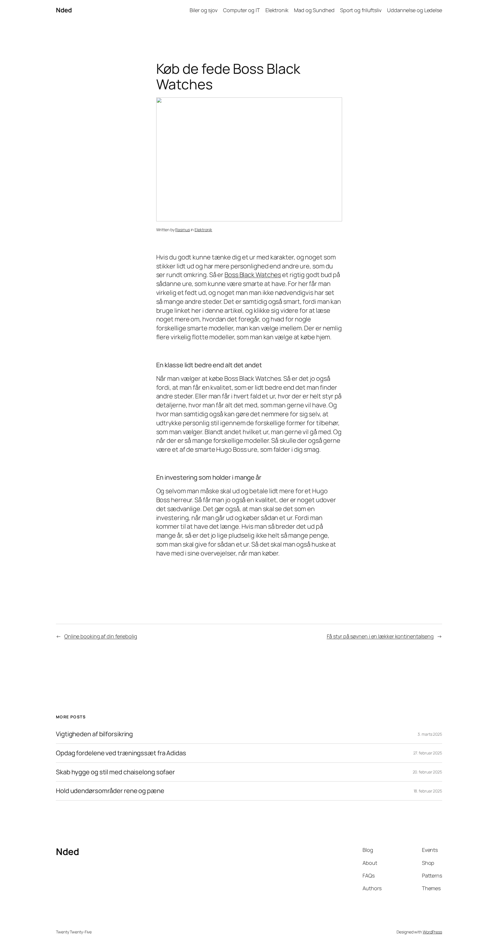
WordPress (432, 932)
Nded (64, 10)
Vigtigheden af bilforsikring (94, 734)
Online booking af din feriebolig (100, 636)
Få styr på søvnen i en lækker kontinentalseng (380, 636)
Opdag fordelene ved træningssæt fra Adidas (121, 753)
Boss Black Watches (253, 274)
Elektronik (203, 229)
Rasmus (182, 229)
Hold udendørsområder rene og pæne (110, 790)
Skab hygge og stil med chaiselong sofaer (115, 772)
